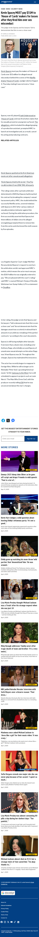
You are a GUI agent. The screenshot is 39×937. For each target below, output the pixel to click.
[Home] (6, 2)
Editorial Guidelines (6, 905)
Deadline (6, 287)
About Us (3, 902)
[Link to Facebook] (2, 922)
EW (22, 382)
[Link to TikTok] (15, 922)
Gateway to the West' (20, 373)
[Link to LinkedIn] (18, 922)
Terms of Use (4, 914)
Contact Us (4, 918)
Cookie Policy (4, 911)
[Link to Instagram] (5, 922)
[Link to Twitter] (8, 922)
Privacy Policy (5, 908)
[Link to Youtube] (11, 922)
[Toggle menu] (36, 2)
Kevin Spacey (6, 71)
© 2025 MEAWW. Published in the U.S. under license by (16, 882)
